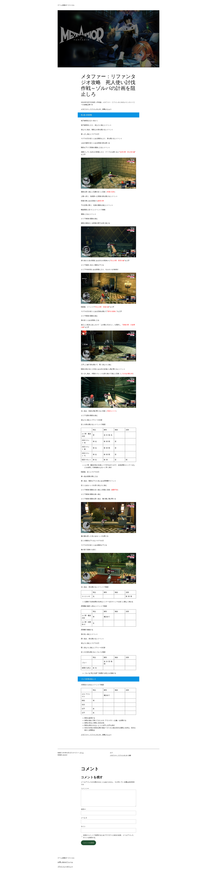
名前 (83, 809)
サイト (83, 826)
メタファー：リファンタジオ (118, 755)
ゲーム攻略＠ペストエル (66, 5)
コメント (84, 788)
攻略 (129, 755)
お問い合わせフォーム (65, 862)
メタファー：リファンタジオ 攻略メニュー (96, 109)
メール (84, 818)
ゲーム (82, 753)
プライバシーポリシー (65, 867)
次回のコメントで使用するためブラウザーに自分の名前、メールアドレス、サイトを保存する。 (109, 836)
